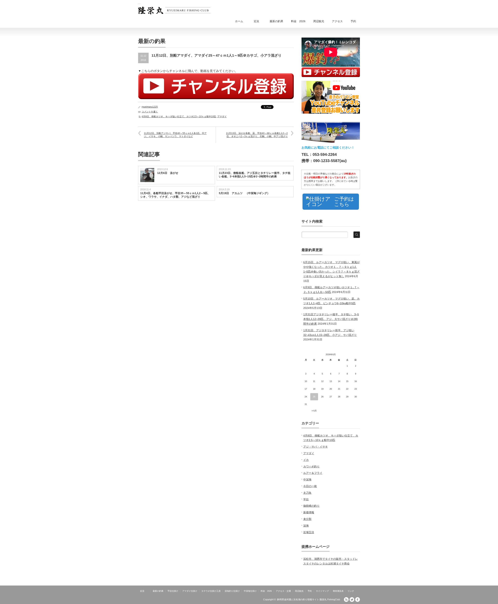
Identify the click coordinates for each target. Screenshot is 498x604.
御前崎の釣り (311, 505)
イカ (306, 459)
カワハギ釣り (311, 466)
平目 (306, 499)
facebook (357, 599)
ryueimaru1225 (150, 106)
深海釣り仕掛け (232, 591)
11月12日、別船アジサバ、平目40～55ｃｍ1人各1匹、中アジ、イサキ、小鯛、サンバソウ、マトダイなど (175, 135)
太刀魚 (307, 492)
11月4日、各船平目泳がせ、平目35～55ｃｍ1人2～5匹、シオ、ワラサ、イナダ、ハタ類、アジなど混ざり (175, 195)
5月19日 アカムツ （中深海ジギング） (244, 193)
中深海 (307, 479)
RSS (346, 599)
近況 (259, 21)
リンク (351, 591)
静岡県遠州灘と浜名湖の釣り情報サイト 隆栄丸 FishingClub (308, 599)
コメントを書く (150, 111)
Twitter (352, 599)
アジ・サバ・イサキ (315, 446)
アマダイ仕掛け (189, 591)
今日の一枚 (310, 486)
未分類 (307, 519)
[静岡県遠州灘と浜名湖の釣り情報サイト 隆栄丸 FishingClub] (174, 11)
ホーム (239, 21)
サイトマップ (322, 591)
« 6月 (314, 410)
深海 (306, 525)
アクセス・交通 (283, 591)
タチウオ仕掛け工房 (211, 591)
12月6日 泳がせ (167, 172)
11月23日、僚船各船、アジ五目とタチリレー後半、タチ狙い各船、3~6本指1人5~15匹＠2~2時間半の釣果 (254, 174)
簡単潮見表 (338, 591)
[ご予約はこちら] (331, 209)
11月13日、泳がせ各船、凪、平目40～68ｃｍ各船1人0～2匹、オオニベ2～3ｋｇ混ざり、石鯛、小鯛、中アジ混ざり (257, 135)
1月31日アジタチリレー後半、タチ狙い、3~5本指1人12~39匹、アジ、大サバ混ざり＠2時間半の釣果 (331, 319)
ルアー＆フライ (312, 472)
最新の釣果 (276, 21)
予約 (353, 21)
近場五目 (308, 532)
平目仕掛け (172, 591)
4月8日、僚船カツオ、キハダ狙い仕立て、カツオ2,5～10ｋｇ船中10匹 (179, 116)
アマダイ (222, 116)
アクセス (337, 21)
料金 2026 (298, 21)
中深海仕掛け (250, 591)
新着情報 (308, 512)
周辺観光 (318, 21)
